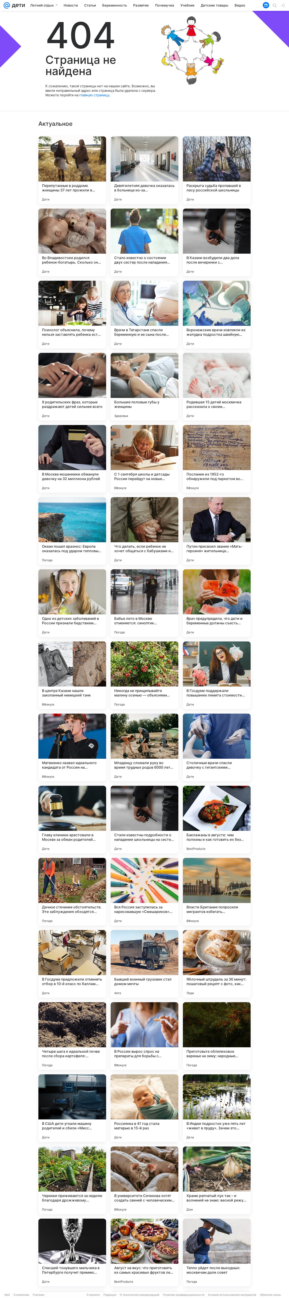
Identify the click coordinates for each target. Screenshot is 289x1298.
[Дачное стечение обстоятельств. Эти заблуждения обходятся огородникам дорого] (72, 892)
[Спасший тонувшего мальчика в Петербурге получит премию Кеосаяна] (72, 1252)
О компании (21, 1294)
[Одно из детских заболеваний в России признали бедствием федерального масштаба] (72, 603)
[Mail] (7, 5)
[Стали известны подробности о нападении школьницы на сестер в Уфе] (144, 819)
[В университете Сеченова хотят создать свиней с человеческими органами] (144, 1180)
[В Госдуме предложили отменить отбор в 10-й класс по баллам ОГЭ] (72, 964)
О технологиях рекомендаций (139, 1294)
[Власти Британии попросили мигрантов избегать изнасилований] (217, 892)
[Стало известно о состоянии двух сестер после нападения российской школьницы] (144, 242)
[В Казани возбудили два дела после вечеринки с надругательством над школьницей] (217, 242)
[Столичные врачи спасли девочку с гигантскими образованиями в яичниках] (217, 747)
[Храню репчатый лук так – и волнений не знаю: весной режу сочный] (217, 1180)
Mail (7, 1294)
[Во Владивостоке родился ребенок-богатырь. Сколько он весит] (72, 242)
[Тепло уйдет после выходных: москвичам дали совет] (217, 1252)
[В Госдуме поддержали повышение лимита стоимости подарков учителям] (217, 675)
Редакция (109, 1294)
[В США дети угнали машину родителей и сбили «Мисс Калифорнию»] (72, 1108)
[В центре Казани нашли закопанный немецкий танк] (72, 675)
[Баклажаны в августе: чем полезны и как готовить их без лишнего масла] (217, 819)
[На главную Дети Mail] (17, 5)
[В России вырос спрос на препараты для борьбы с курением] (144, 1036)
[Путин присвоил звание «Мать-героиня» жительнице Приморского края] (217, 531)
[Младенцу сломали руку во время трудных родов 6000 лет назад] (144, 747)
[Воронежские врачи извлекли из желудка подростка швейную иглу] (217, 314)
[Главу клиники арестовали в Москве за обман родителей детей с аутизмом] (72, 819)
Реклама (38, 1294)
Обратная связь (270, 1294)
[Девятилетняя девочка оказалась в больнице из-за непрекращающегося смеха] (144, 170)
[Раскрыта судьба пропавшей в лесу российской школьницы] (217, 170)
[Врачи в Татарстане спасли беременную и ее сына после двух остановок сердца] (144, 314)
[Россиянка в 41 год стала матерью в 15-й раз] (144, 1108)
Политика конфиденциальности (183, 1294)
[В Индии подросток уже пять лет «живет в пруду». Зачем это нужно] (217, 1108)
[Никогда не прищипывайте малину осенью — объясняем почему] (144, 675)
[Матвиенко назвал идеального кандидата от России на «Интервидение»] (72, 747)
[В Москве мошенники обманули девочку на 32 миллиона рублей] (72, 459)
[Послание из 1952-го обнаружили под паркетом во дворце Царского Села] (217, 459)
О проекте (93, 1294)
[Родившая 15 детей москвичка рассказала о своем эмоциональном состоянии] (217, 386)
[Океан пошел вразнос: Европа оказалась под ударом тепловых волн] (72, 531)
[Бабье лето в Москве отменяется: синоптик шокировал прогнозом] (144, 603)
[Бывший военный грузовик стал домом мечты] (144, 964)
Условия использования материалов (232, 1294)
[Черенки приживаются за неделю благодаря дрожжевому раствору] (72, 1180)
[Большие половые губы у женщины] (144, 386)
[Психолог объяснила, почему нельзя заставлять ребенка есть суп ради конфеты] (72, 314)
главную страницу (94, 95)
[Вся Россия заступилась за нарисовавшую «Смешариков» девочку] (144, 892)
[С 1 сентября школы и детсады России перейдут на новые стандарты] (144, 459)
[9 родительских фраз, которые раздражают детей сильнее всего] (72, 386)
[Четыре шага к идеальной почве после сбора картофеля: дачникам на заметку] (72, 1036)
